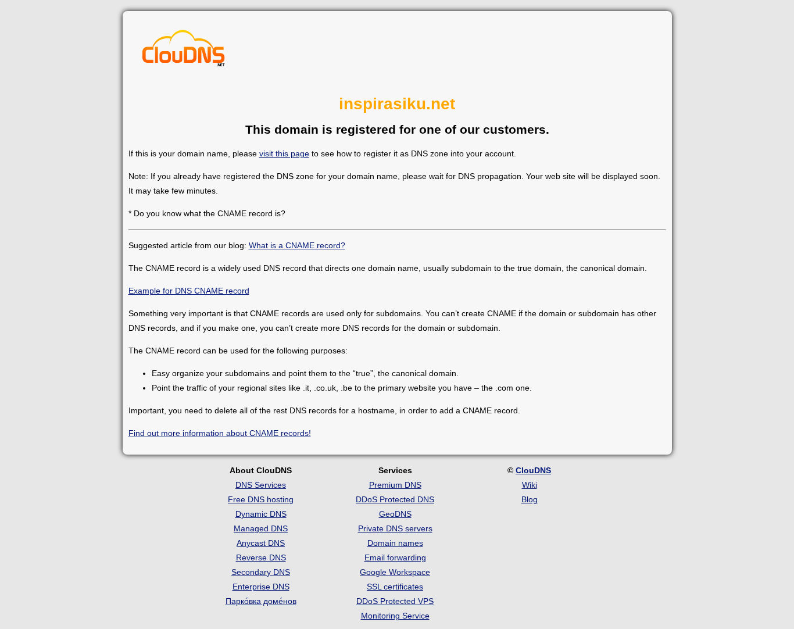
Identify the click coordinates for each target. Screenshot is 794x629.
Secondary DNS (260, 572)
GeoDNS (395, 514)
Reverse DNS (261, 557)
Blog (529, 499)
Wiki (529, 484)
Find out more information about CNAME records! (219, 433)
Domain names (395, 543)
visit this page (284, 153)
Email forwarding (395, 557)
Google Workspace (395, 572)
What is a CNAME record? (297, 245)
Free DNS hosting (261, 499)
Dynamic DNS (261, 514)
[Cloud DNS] (183, 51)
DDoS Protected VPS (395, 601)
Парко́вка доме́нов (261, 601)
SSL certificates (395, 586)
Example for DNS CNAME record (188, 290)
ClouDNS (533, 470)
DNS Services (260, 484)
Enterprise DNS (261, 586)
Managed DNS (261, 528)
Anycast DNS (261, 543)
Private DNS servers (395, 528)
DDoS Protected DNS (395, 499)
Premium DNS (395, 484)
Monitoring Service (395, 615)
